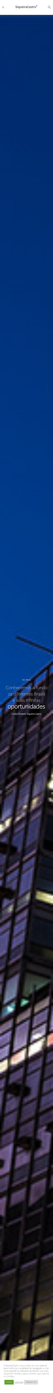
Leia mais (18, 1382)
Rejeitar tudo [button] (31, 1382)
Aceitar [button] (9, 1382)
